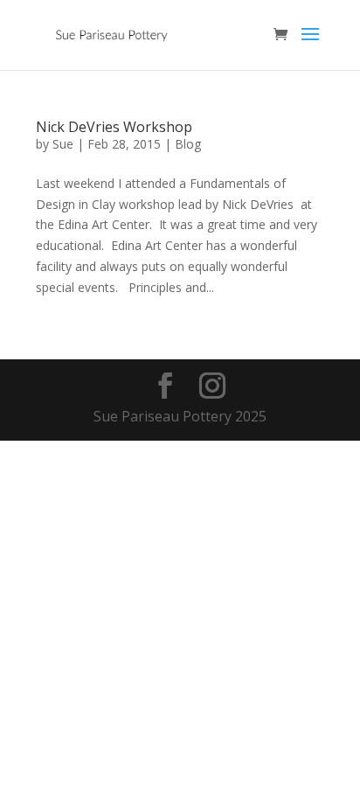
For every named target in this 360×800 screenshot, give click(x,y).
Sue (62, 144)
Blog (188, 144)
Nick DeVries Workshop (114, 126)
